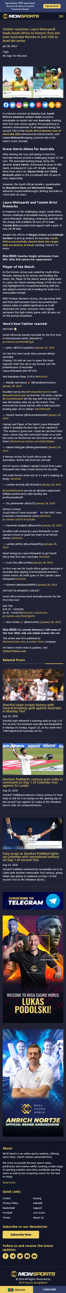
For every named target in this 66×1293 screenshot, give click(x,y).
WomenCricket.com (14, 641)
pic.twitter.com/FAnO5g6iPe (19, 616)
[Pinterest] (38, 105)
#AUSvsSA (41, 612)
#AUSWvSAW (42, 409)
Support (37, 1208)
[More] (57, 105)
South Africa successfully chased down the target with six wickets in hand (31, 242)
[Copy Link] (51, 105)
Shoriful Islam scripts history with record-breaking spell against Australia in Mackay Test (32, 708)
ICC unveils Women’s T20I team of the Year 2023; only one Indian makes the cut (32, 631)
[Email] (25, 105)
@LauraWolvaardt (13, 398)
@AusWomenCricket (14, 395)
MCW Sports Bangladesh (33, 1282)
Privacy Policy (10, 1203)
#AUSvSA (42, 376)
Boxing (37, 1198)
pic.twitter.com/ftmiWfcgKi (18, 341)
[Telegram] (44, 105)
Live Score (39, 1212)
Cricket (7, 1198)
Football (7, 1212)
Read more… (10, 1182)
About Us (38, 1217)
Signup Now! (52, 6)
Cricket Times (36, 641)
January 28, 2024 (44, 347)
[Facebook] (5, 105)
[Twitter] (12, 105)
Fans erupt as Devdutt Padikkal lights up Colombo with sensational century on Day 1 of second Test (31, 856)
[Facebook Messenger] (31, 105)
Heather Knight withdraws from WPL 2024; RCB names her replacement (30, 257)
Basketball (9, 1208)
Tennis (6, 1217)
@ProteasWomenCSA (38, 391)
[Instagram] (18, 105)
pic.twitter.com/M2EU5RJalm (38, 441)
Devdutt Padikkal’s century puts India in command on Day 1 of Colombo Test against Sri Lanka (33, 782)
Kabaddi (37, 1203)
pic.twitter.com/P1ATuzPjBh (19, 519)
